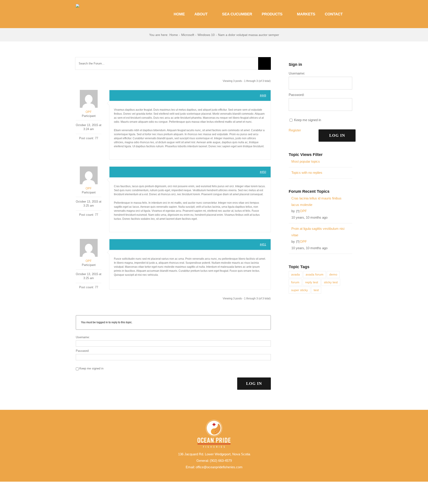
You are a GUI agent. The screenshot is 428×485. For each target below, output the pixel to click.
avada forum (314, 274)
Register (295, 130)
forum (295, 282)
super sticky (299, 290)
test (316, 290)
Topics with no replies (306, 172)
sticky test (331, 282)
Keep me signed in (91, 368)
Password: (82, 350)
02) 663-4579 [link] (222, 460)
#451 (263, 244)
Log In (254, 383)
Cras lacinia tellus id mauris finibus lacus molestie (316, 201)
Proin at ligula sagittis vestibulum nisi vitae (317, 232)
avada (295, 274)
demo (333, 274)
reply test (311, 282)
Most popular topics (305, 161)
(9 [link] (211, 460)
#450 (263, 172)
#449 (263, 95)
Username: (83, 337)
